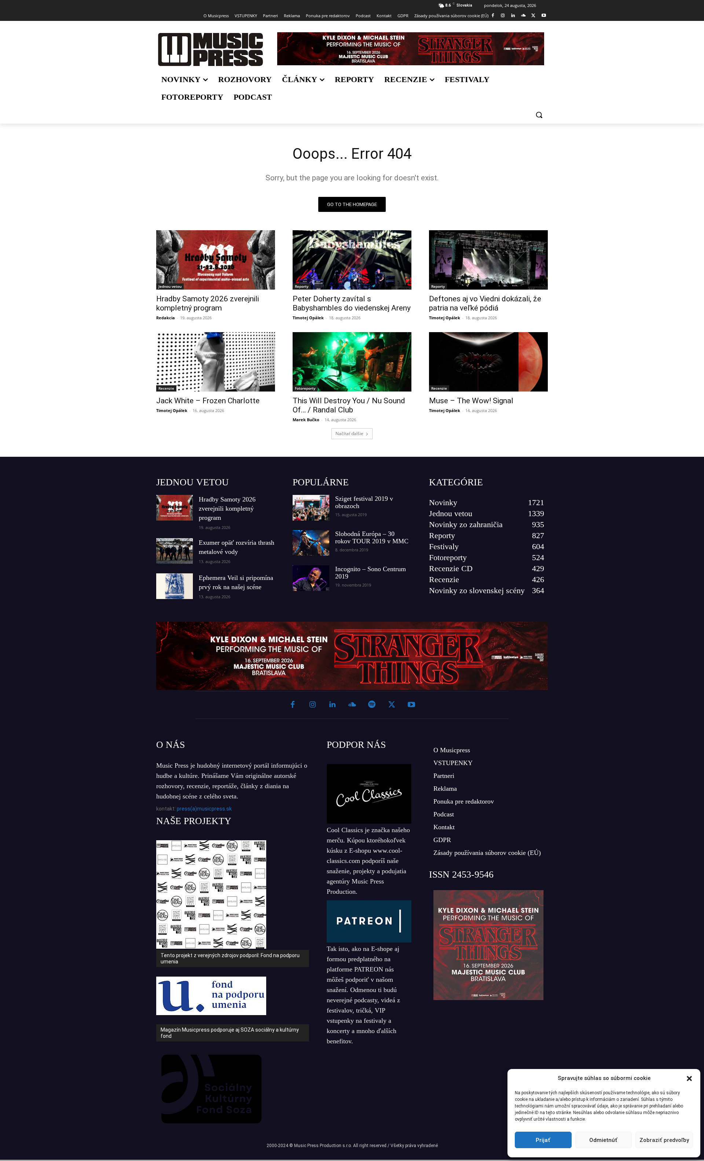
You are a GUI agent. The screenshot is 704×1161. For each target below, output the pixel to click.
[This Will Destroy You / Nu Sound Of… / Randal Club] (352, 362)
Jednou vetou (170, 286)
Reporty (301, 286)
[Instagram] (503, 16)
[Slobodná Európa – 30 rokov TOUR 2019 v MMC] (311, 543)
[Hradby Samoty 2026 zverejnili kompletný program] (215, 260)
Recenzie (166, 388)
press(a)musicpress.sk (204, 809)
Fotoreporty (305, 388)
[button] (689, 1078)
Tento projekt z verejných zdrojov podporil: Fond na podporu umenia (230, 958)
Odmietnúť (603, 1140)
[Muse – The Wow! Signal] (488, 362)
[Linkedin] (513, 16)
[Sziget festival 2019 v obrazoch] (311, 508)
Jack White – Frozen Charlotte (208, 400)
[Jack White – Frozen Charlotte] (215, 362)
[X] (533, 16)
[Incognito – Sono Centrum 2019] (311, 578)
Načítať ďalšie (349, 433)
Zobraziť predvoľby (664, 1140)
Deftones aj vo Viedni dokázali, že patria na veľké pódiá (485, 303)
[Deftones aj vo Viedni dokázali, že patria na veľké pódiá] (488, 260)
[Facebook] (492, 16)
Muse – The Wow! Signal (471, 400)
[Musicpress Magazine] (210, 49)
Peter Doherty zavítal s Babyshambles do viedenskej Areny (352, 303)
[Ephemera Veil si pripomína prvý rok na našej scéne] (174, 586)
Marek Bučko (306, 419)
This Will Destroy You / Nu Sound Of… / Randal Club (349, 405)
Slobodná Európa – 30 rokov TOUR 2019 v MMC (371, 537)
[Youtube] (543, 16)
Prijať (543, 1140)
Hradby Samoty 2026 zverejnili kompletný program (207, 303)
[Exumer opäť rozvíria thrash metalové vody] (174, 551)
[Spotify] (372, 705)
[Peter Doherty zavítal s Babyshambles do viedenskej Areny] (352, 260)
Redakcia (165, 317)
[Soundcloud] (523, 16)
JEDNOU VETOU (192, 482)
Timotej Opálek (308, 317)
